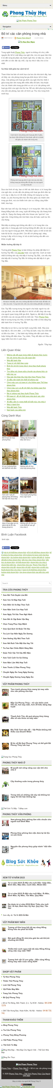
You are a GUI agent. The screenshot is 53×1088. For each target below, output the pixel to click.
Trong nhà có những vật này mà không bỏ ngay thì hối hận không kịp (30, 796)
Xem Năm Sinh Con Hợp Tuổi (15, 610)
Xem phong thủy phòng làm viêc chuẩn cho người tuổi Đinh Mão (31, 820)
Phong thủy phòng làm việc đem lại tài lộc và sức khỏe (30, 834)
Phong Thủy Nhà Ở (23, 38)
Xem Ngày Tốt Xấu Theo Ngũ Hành (17, 614)
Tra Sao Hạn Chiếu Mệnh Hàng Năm (18, 648)
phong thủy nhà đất (8, 567)
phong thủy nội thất (23, 567)
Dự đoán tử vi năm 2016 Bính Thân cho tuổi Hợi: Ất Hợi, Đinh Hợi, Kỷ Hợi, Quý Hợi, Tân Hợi (28, 906)
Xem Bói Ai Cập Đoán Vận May (16, 619)
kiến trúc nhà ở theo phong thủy (33, 560)
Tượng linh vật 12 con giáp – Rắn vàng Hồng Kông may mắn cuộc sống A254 (29, 960)
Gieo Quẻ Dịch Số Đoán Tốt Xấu (16, 629)
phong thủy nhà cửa (24, 565)
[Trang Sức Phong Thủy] (11, 757)
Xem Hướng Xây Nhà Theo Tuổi (16, 638)
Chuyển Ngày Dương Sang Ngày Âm (18, 677)
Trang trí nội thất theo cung (17, 363)
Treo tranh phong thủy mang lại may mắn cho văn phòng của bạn (30, 690)
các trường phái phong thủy (20, 557)
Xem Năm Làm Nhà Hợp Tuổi (15, 663)
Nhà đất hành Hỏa (14, 360)
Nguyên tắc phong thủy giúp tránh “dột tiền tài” (31, 847)
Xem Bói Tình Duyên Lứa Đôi (15, 595)
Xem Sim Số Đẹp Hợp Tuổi (14, 600)
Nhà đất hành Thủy (14, 407)
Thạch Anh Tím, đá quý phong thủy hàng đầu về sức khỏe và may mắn (30, 717)
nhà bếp (20, 253)
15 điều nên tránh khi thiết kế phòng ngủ (22, 380)
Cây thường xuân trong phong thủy (27, 781)
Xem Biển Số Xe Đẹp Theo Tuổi (16, 605)
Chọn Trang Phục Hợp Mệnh (15, 624)
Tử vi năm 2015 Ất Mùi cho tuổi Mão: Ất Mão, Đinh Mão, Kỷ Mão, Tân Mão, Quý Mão (29, 894)
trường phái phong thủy (10, 572)
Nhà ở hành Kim (13, 404)
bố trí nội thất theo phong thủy (38, 552)
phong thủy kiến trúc (8, 565)
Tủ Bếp (14, 1045)
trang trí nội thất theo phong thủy (34, 570)
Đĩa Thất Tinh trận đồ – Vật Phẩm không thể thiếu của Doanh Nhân (31, 731)
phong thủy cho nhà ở (38, 562)
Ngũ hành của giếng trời (16, 410)
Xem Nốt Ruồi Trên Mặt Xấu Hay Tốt (18, 643)
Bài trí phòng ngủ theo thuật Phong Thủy (23, 393)
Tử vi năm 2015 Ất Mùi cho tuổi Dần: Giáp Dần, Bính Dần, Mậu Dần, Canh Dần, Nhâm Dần (29, 884)
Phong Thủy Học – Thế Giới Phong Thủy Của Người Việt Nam (29, 1075)
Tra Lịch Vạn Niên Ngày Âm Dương (17, 634)
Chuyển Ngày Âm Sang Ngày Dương (18, 672)
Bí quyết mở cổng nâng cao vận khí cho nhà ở (29, 769)
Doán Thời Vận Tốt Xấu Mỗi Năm (17, 653)
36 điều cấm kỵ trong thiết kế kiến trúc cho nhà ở (26, 402)
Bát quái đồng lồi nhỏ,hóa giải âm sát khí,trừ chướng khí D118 (28, 939)
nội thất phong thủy (23, 562)
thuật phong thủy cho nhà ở (11, 570)
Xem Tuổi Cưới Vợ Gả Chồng (15, 658)
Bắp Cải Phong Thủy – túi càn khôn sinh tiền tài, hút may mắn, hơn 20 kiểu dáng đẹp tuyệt (31, 705)
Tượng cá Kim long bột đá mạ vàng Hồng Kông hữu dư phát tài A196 (27, 928)
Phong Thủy (20, 52)
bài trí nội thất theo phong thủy (15, 552)
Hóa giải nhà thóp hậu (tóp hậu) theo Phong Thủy (26, 377)
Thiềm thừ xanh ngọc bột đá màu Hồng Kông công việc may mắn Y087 (29, 950)
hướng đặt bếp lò (37, 557)
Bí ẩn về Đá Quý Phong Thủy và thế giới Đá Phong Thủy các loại (31, 744)
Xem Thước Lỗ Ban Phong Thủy (16, 667)
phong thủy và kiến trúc (40, 567)
